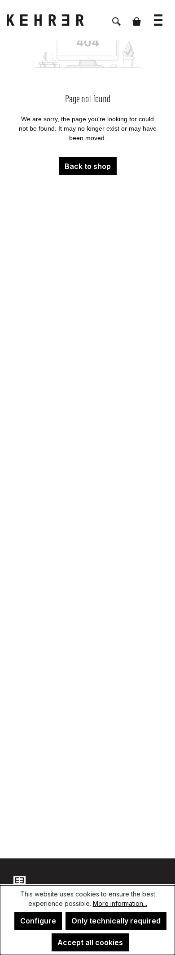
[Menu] (158, 15)
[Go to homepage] (51, 20)
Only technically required (116, 920)
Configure (38, 920)
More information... (120, 903)
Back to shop (88, 166)
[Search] (116, 16)
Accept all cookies (90, 942)
